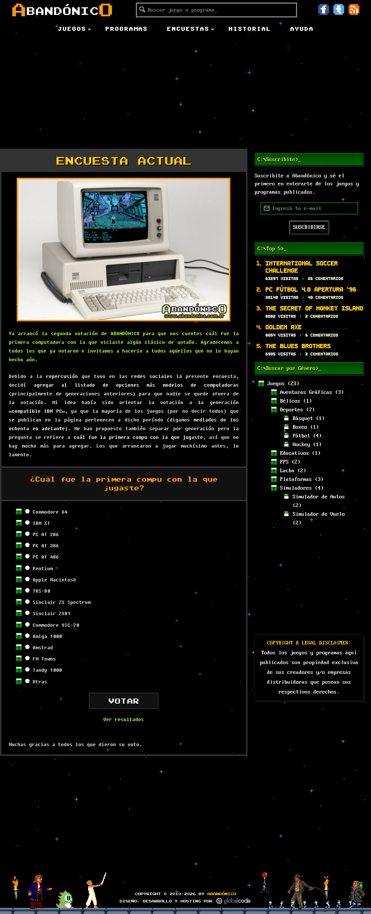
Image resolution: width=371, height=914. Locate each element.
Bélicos (290, 401)
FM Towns (44, 659)
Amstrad (43, 647)
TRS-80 (41, 591)
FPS (284, 462)
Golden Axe (284, 327)
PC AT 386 (46, 545)
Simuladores (296, 488)
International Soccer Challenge (302, 267)
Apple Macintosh (54, 579)
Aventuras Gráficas (306, 392)
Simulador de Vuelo (319, 514)
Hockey (301, 445)
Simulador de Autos (319, 497)
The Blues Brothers (298, 346)
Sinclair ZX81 (51, 613)
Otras (40, 681)
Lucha (287, 471)
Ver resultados (123, 719)
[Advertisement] (185, 92)
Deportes (291, 410)
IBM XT (41, 523)
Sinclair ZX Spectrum (62, 602)
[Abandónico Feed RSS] (354, 9)
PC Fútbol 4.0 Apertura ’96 (311, 289)
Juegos (276, 384)
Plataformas (296, 479)
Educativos (294, 453)
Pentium (43, 568)
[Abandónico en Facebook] (323, 9)
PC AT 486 (46, 557)
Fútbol (301, 436)
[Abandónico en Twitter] (338, 9)
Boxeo (300, 427)
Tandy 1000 (47, 670)
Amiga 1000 (47, 636)
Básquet (303, 418)
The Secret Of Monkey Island (314, 308)
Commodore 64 (50, 512)
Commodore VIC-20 (56, 625)
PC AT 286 (46, 534)
